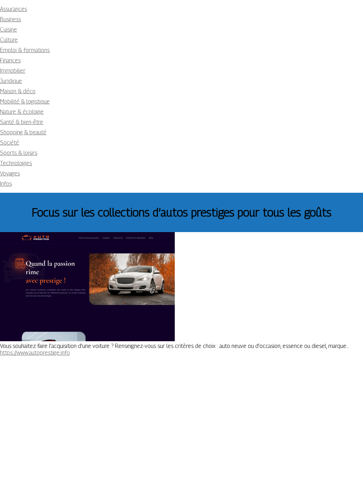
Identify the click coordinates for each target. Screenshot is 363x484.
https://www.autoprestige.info (35, 352)
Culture (9, 39)
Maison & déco (17, 91)
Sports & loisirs (18, 153)
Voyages (10, 173)
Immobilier (13, 70)
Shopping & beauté (23, 132)
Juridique (11, 81)
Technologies (16, 163)
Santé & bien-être (21, 122)
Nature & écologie (22, 111)
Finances (10, 60)
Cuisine (8, 29)
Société (9, 142)
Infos (6, 183)
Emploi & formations (25, 50)
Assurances (13, 9)
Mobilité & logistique (25, 101)
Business (10, 19)
